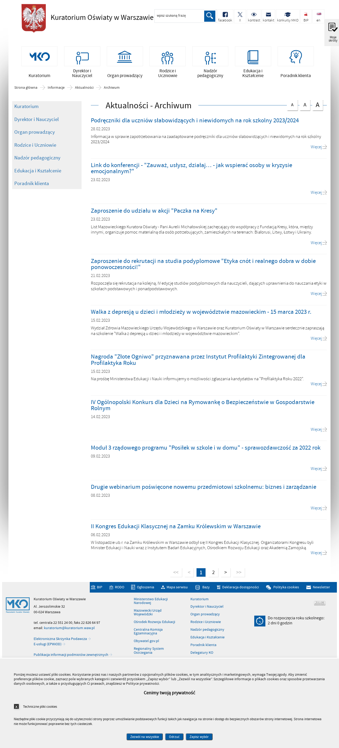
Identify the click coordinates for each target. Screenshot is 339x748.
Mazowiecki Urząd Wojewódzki (148, 612)
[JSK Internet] (319, 603)
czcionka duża (315, 105)
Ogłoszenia (145, 587)
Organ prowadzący (34, 132)
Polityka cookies (286, 587)
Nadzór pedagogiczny (37, 158)
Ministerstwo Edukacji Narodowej (151, 601)
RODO (119, 587)
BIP (99, 587)
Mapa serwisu (177, 587)
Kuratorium (26, 106)
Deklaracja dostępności (240, 587)
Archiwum (112, 87)
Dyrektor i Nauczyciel (36, 119)
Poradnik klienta (31, 183)
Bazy (205, 587)
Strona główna (25, 87)
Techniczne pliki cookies (40, 707)
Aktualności (84, 87)
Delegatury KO (201, 653)
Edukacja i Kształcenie (37, 171)
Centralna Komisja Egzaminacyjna (148, 631)
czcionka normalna (290, 104)
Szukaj (209, 16)
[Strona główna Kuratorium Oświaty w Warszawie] (18, 605)
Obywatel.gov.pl (146, 641)
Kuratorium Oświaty (93, 18)
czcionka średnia (303, 104)
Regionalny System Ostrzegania (149, 651)
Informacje (56, 87)
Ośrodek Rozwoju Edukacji (154, 622)
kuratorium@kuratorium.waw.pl (69, 627)
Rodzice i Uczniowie (35, 145)
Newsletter (321, 587)
